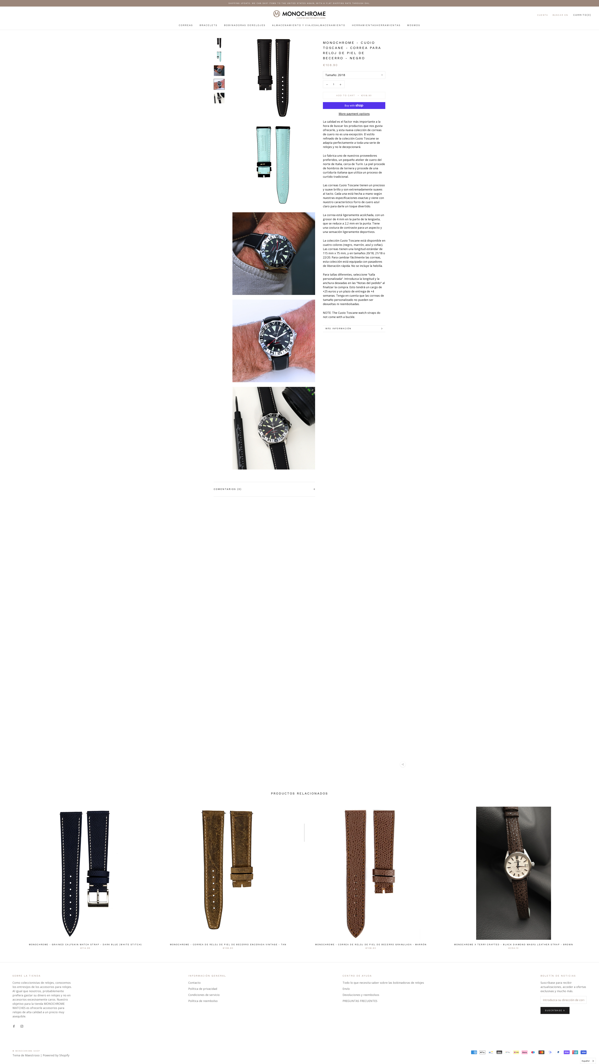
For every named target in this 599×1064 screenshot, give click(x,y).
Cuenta (542, 15)
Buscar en (560, 15)
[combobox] (588, 1061)
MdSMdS (413, 25)
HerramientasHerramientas (376, 25)
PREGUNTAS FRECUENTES (360, 1001)
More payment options (354, 114)
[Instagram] (21, 1026)
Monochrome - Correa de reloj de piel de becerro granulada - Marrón (371, 944)
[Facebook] (13, 1026)
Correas (186, 25)
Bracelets (208, 25)
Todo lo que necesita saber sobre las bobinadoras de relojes (383, 983)
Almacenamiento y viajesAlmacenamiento (308, 25)
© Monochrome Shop (26, 1051)
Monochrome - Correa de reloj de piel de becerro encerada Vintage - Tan (228, 944)
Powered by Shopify (56, 1055)
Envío (346, 989)
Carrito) (582, 15)
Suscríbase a (555, 1010)
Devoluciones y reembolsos (361, 995)
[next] (589, 874)
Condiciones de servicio (204, 995)
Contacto (194, 983)
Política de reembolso (203, 1001)
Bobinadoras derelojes (244, 25)
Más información (338, 328)
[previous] (9, 874)
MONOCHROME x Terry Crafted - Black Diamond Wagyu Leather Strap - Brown (513, 944)
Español (585, 1060)
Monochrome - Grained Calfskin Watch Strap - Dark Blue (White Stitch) (85, 944)
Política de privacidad (202, 989)
